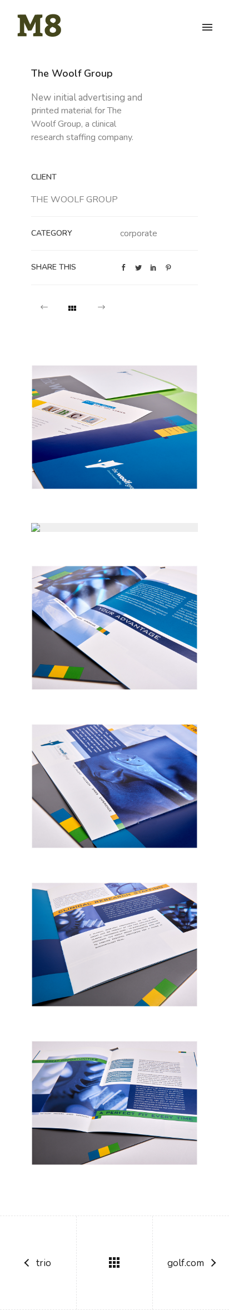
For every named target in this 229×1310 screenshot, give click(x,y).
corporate (138, 233)
